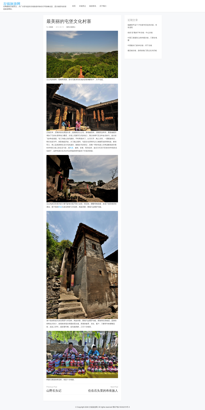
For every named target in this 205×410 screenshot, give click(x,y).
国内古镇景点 (70, 27)
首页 (74, 6)
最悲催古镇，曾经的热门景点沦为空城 (142, 50)
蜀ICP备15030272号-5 (121, 407)
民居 (71, 147)
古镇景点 (82, 6)
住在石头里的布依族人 (103, 390)
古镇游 (51, 27)
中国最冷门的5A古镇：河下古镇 (140, 45)
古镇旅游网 (11, 3)
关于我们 (103, 6)
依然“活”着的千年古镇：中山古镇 (140, 32)
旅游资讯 (92, 6)
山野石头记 (53, 390)
